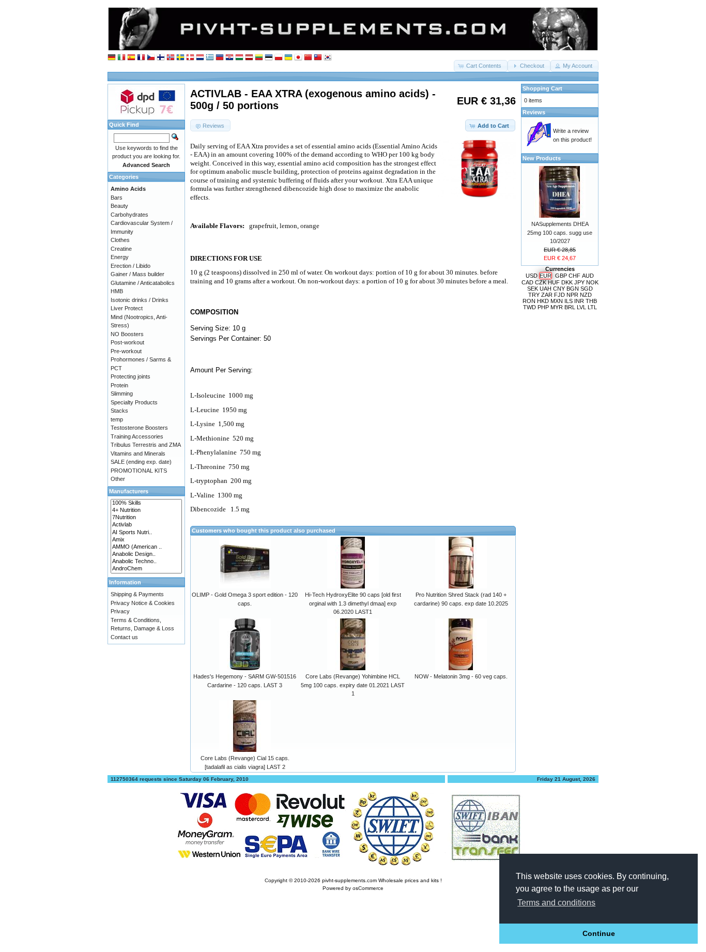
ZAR (546, 295)
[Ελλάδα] (210, 57)
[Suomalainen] (161, 57)
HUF (554, 282)
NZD (586, 295)
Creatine (121, 249)
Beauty (119, 206)
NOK (592, 282)
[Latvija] (249, 57)
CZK (540, 282)
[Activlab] (146, 524)
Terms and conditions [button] (556, 902)
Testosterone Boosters (139, 428)
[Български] (220, 57)
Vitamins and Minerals (138, 453)
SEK (532, 288)
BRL (569, 307)
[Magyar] (239, 57)
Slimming (122, 393)
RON (529, 301)
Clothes (120, 240)
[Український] (288, 57)
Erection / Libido (130, 266)
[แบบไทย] (318, 57)
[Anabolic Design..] (146, 554)
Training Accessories (137, 436)
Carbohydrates (129, 214)
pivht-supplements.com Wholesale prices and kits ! (382, 880)
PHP (543, 307)
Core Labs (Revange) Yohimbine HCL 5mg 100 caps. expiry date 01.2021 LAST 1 (353, 685)
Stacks (119, 410)
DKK (567, 282)
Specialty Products (134, 402)
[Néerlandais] (200, 57)
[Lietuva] (259, 57)
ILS (568, 301)
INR (579, 301)
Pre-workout (126, 351)
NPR (572, 295)
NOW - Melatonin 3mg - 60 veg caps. (461, 676)
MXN (556, 301)
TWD (529, 307)
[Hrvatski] (229, 57)
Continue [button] (598, 933)
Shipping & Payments (137, 594)
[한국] (328, 57)
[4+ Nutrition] (146, 510)
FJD (559, 295)
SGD (586, 288)
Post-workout (127, 342)
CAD (527, 282)
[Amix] (146, 539)
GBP (561, 276)
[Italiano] (121, 57)
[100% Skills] (146, 503)
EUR (545, 276)
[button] (481, 66)
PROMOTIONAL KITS (139, 470)
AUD (588, 276)
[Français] (141, 57)
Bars (116, 197)
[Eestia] (269, 57)
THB (591, 301)
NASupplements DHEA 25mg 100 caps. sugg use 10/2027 (559, 232)
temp (117, 419)
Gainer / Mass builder (137, 274)
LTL (592, 307)
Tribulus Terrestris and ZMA (146, 445)
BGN (572, 288)
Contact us (124, 637)
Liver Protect (127, 308)
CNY (559, 288)
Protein (119, 385)
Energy (120, 257)
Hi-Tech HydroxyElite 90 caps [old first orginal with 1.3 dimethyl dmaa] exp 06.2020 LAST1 (353, 603)
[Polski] (278, 57)
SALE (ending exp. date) (141, 462)
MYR (556, 307)
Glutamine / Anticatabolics (143, 283)
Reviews (534, 112)
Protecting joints (130, 376)
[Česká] (151, 57)
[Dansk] (190, 57)
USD (532, 276)
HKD (543, 301)
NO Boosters (127, 334)
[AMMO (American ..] (146, 547)
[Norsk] (170, 57)
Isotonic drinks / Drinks (139, 300)
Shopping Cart (542, 88)
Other (118, 479)
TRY (534, 295)
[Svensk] (180, 57)
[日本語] (298, 57)
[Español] (131, 57)
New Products (542, 158)
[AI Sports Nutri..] (146, 532)
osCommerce (367, 888)
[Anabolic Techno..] (146, 561)
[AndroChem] (146, 568)
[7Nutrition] (146, 517)
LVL (581, 307)
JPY (579, 282)
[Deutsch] (112, 57)
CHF (574, 276)
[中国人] (308, 57)
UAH (545, 288)
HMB (117, 291)
